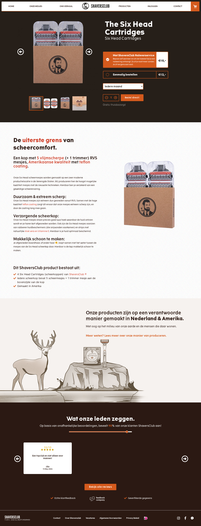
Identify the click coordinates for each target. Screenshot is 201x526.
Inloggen (153, 6)
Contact (56, 518)
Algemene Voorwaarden (111, 518)
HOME (11, 6)
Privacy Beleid (132, 518)
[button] (23, 55)
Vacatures (90, 518)
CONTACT (178, 6)
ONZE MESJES (36, 6)
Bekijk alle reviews (100, 486)
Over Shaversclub (73, 518)
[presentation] (14, 457)
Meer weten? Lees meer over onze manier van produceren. (126, 335)
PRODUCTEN (124, 6)
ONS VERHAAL (66, 6)
